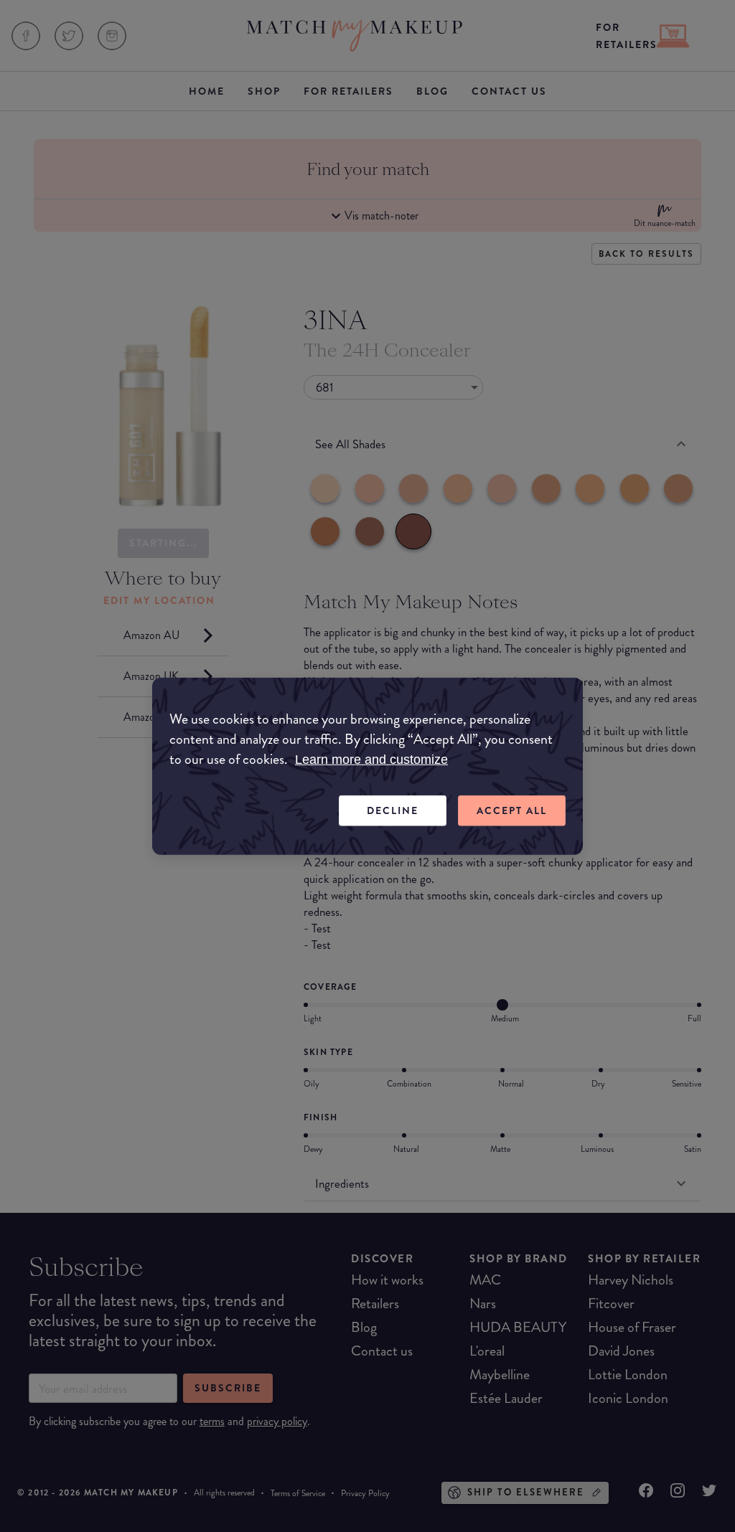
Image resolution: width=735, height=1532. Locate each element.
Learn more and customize (371, 759)
